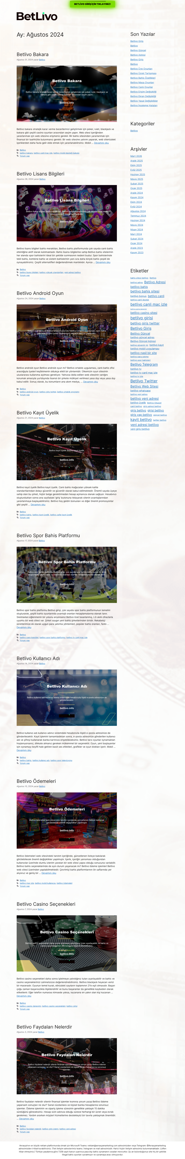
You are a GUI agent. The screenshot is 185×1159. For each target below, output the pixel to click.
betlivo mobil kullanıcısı (45, 883)
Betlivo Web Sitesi (144, 386)
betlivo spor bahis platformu (52, 637)
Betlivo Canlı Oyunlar (141, 87)
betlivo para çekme (139, 356)
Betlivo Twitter (144, 381)
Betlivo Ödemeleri (36, 781)
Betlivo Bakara (33, 54)
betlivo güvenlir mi (139, 345)
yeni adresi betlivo (72, 272)
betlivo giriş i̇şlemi (50, 1129)
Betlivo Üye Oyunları (141, 68)
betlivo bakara (26, 153)
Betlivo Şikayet (154, 403)
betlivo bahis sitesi (144, 291)
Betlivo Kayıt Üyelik (38, 412)
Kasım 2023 (136, 252)
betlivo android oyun (29, 392)
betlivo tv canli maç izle (76, 637)
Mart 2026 (136, 156)
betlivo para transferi (29, 637)
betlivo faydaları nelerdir (30, 1129)
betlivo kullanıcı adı (41, 760)
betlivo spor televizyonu (61, 760)
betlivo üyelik (138, 402)
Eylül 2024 (136, 206)
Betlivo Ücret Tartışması (143, 73)
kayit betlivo (141, 419)
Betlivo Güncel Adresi (143, 341)
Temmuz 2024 (138, 215)
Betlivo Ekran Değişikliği (143, 96)
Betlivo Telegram (144, 364)
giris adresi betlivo (152, 406)
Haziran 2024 (137, 220)
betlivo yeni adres (138, 394)
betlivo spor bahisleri (140, 360)
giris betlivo (138, 410)
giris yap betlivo (141, 414)
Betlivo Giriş (136, 41)
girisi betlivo (155, 410)
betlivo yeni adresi (67, 1129)
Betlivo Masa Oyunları (142, 82)
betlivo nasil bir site (143, 353)
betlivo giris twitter (47, 392)
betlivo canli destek (139, 299)
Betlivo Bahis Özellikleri (142, 78)
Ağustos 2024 (138, 211)
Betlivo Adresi (137, 55)
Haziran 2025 (137, 174)
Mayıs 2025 (136, 179)
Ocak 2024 (136, 243)
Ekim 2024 (136, 202)
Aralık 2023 (136, 248)
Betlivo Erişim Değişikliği (143, 91)
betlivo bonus (138, 296)
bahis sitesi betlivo (139, 278)
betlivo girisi (71, 1006)
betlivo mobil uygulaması (144, 348)
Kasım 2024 (136, 197)
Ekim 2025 (136, 165)
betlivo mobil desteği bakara (66, 153)
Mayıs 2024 (136, 225)
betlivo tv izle (136, 376)
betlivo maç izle (27, 883)
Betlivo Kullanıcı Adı (38, 658)
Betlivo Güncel (138, 50)
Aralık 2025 (136, 160)
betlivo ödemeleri (64, 883)
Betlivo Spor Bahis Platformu (48, 535)
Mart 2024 (136, 234)
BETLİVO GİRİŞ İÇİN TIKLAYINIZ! (92, 4)
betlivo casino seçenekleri (53, 1006)
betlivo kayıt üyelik (41, 515)
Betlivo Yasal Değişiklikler (144, 101)
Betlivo (23, 150)
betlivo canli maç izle (43, 153)
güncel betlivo (160, 415)
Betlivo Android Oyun (40, 293)
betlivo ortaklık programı (68, 392)
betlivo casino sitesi (143, 312)
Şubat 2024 (136, 238)
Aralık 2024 (136, 193)
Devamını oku (101, 143)
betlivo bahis (25, 515)
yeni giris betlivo (140, 428)
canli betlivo (136, 406)
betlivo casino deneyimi (30, 1006)
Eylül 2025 (136, 170)
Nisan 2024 (136, 229)
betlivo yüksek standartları (51, 272)
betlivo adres (136, 282)
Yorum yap (25, 156)
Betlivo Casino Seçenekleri (46, 904)
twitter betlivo (159, 420)
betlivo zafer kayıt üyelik (61, 515)
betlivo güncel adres (142, 337)
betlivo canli (156, 296)
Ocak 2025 (136, 188)
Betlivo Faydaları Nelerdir (44, 1027)
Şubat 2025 (136, 183)
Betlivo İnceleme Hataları (143, 105)
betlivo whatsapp (140, 390)
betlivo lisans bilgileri (29, 272)
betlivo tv (135, 368)
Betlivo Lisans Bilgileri (40, 174)
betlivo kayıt (157, 344)
